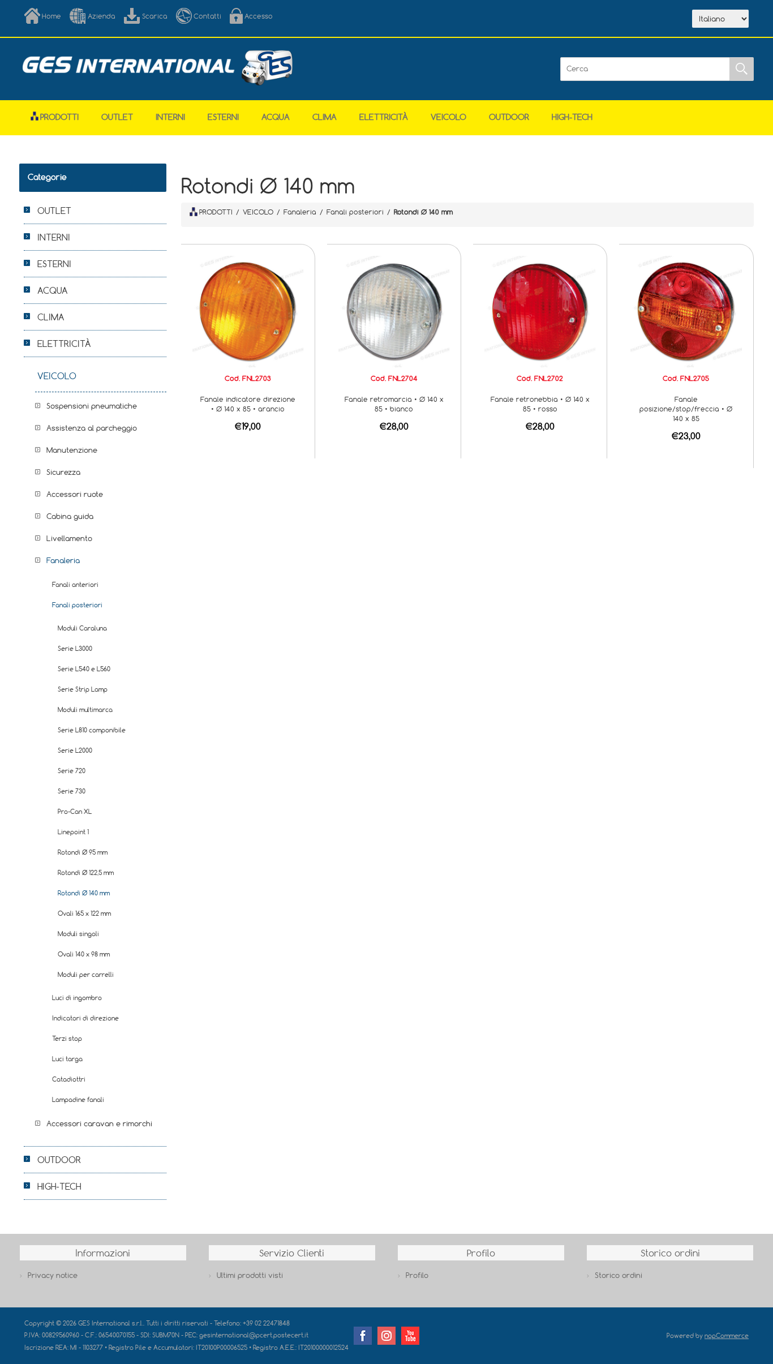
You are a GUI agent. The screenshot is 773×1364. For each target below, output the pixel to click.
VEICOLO (448, 116)
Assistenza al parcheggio (91, 428)
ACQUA (275, 116)
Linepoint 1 (73, 831)
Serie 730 (71, 791)
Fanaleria (63, 560)
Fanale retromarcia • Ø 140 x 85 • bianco (394, 403)
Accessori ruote (74, 494)
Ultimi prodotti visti (250, 1275)
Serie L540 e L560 (84, 668)
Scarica (155, 15)
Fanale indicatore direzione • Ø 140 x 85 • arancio (247, 403)
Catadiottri (68, 1079)
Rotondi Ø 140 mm (84, 893)
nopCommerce (727, 1335)
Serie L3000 (75, 648)
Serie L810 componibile (92, 730)
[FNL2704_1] (393, 310)
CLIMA (324, 116)
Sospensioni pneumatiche (91, 406)
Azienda (101, 15)
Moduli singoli (78, 933)
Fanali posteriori (77, 604)
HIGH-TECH (572, 116)
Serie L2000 (75, 750)
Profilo (417, 1275)
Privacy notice (53, 1275)
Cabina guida (69, 516)
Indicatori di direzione (85, 1018)
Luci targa (67, 1058)
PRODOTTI (216, 211)
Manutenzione (71, 450)
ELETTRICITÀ (383, 116)
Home (51, 15)
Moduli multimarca (85, 709)
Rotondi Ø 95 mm (83, 852)
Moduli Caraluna (82, 628)
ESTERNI (223, 116)
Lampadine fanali (78, 1099)
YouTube (410, 1336)
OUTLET (117, 116)
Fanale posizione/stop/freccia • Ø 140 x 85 (685, 408)
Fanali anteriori (75, 584)
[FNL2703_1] (247, 310)
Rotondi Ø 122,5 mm (86, 872)
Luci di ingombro (77, 997)
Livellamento (69, 538)
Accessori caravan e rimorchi (99, 1123)
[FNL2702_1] (539, 310)
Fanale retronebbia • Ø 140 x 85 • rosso (540, 403)
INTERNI (170, 116)
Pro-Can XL (75, 811)
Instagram (386, 1336)
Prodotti (59, 116)
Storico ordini (618, 1275)
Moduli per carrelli (86, 974)
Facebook (363, 1336)
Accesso (258, 15)
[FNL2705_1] (685, 310)
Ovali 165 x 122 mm (84, 913)
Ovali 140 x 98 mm (84, 954)
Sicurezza (63, 472)
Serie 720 (71, 770)
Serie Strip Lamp (83, 689)
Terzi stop (67, 1038)
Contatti (207, 15)
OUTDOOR (509, 116)
